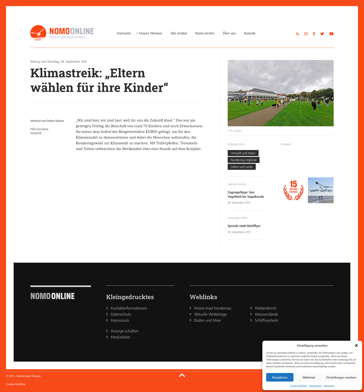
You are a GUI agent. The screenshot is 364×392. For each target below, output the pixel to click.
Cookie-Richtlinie (298, 385)
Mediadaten (120, 337)
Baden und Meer (207, 320)
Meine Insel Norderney (212, 308)
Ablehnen (309, 377)
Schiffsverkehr (266, 320)
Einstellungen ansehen (341, 377)
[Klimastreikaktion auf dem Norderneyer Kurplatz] (281, 93)
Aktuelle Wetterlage (210, 314)
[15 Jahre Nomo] (293, 190)
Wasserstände (266, 314)
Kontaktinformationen (129, 308)
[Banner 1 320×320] (293, 163)
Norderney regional (244, 160)
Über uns (229, 33)
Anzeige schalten (124, 331)
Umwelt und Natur (243, 153)
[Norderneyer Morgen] (62, 33)
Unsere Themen (150, 33)
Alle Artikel (178, 33)
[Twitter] (322, 33)
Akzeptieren (280, 377)
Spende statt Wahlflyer (244, 226)
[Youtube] (331, 33)
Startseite (124, 33)
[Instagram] (306, 33)
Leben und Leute (242, 167)
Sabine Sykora (55, 120)
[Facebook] (314, 33)
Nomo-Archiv (204, 33)
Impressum (329, 385)
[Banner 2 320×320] (321, 163)
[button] (356, 345)
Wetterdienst (265, 308)
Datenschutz (315, 385)
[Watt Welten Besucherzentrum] (321, 190)
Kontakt (250, 33)
